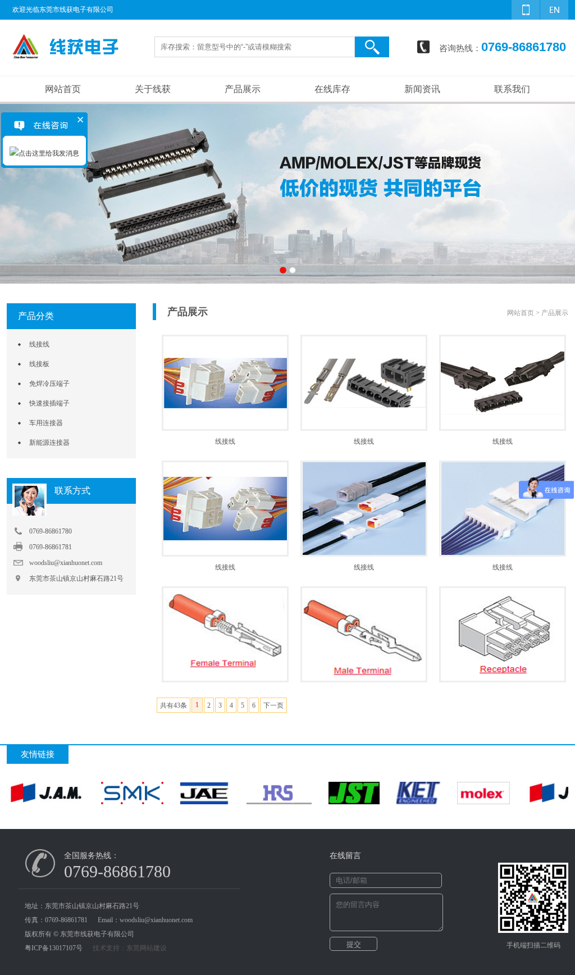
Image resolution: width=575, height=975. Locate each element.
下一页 (273, 705)
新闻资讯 (422, 89)
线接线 (39, 344)
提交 (353, 944)
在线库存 (332, 89)
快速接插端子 (49, 403)
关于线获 (153, 89)
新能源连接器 (49, 443)
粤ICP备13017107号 (54, 948)
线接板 (39, 364)
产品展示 (243, 89)
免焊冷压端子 (49, 384)
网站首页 (63, 89)
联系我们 (512, 89)
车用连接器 (46, 423)
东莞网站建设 (146, 948)
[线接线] (225, 406)
